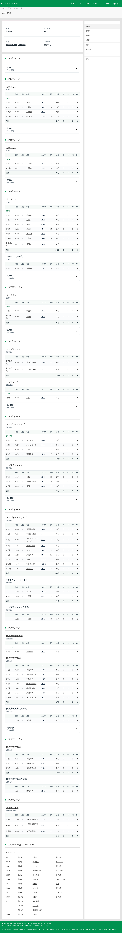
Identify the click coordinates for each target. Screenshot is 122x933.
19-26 (43, 684)
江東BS (10, 8)
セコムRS (59, 870)
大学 (80, 4)
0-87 (43, 679)
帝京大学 (29, 670)
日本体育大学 (31, 697)
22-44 (43, 215)
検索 (108, 4)
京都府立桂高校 (32, 819)
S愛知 (28, 107)
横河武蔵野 (30, 546)
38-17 (43, 555)
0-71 (43, 763)
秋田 (28, 559)
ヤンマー (59, 862)
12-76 (43, 449)
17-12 (43, 268)
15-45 (43, 116)
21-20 (43, 168)
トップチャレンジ (14, 349)
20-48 (43, 398)
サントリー (30, 440)
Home (4, 8)
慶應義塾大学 (31, 674)
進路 (87, 4)
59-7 (43, 596)
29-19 (43, 591)
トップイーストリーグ (16, 517)
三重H (28, 220)
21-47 (43, 369)
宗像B (28, 317)
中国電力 (29, 619)
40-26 (43, 317)
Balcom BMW (61, 879)
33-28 (43, 619)
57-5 (43, 819)
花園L (28, 103)
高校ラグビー (12, 808)
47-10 (43, 311)
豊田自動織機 (31, 362)
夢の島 (58, 857)
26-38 (43, 652)
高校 (72, 4)
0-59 (43, 224)
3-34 (43, 238)
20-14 (43, 112)
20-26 (43, 481)
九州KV (29, 268)
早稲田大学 (30, 688)
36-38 (43, 486)
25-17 (43, 720)
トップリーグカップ (15, 424)
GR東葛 (29, 116)
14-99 (43, 688)
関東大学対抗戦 (13, 658)
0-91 (43, 759)
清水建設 (9, 352)
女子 (88, 59)
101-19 (43, 564)
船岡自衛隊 (30, 529)
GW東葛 (36, 875)
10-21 (43, 454)
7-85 (43, 768)
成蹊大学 (21, 45)
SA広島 (29, 163)
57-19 (43, 559)
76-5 (43, 529)
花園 (57, 884)
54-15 (43, 534)
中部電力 (29, 596)
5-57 (43, 693)
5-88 (43, 440)
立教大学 (29, 652)
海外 (88, 45)
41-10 (43, 825)
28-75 (43, 107)
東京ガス (29, 555)
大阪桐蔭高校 (31, 831)
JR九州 (28, 591)
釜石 (28, 486)
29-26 (43, 791)
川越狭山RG (37, 870)
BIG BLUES (30, 564)
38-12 (43, 546)
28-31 (43, 163)
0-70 (43, 670)
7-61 (43, 674)
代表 (88, 40)
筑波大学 (29, 693)
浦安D (28, 224)
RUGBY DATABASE (10, 4)
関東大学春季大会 (14, 636)
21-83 (43, 362)
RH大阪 (29, 112)
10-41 (43, 697)
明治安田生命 (31, 534)
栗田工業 (29, 454)
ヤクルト (29, 569)
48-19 (43, 569)
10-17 (43, 103)
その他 (116, 4)
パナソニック (31, 445)
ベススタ (59, 892)
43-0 (43, 831)
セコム (28, 550)
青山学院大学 (31, 684)
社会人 (88, 49)
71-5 (43, 540)
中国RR (29, 168)
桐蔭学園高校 (11, 45)
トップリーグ (12, 382)
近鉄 (28, 477)
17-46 (43, 229)
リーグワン (97, 4)
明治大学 (29, 679)
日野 (28, 398)
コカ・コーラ (31, 369)
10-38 (43, 244)
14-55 (43, 445)
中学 (88, 54)
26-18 (43, 550)
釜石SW (29, 215)
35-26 (43, 234)
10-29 (43, 220)
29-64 (43, 477)
